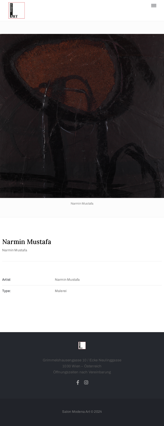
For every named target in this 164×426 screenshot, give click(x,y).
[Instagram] (86, 382)
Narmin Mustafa (14, 250)
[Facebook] (78, 382)
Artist (6, 279)
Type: (6, 291)
